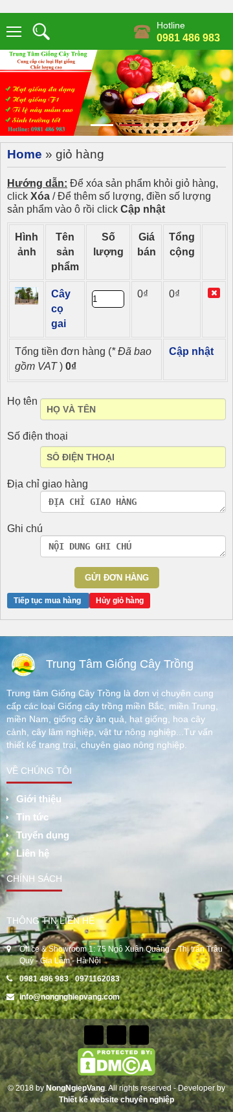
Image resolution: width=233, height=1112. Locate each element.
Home (24, 154)
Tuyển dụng (42, 834)
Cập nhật (191, 351)
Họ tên (22, 401)
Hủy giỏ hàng (120, 600)
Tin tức (32, 816)
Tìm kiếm (41, 31)
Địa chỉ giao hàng (47, 483)
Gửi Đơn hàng (117, 578)
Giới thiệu (38, 798)
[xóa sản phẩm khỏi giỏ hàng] (214, 293)
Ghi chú (25, 528)
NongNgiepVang (75, 1088)
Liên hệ (32, 853)
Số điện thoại (37, 436)
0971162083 (97, 978)
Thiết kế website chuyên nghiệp (116, 1099)
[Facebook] (94, 1035)
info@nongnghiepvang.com (69, 996)
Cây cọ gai (61, 308)
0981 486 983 (188, 37)
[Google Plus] (139, 1035)
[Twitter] (116, 1035)
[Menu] (14, 31)
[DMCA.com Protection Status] (116, 1061)
